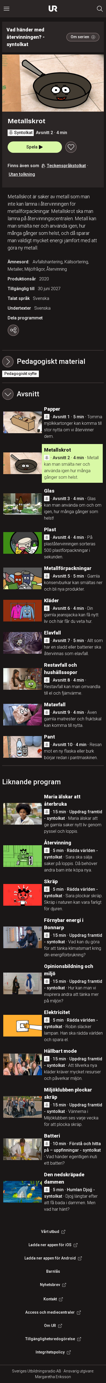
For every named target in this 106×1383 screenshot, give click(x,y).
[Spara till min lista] (71, 147)
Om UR (50, 1325)
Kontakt (50, 1299)
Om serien (80, 37)
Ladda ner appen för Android (50, 1258)
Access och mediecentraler (50, 1312)
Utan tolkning (22, 174)
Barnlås (53, 1271)
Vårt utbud (50, 1231)
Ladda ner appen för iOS (50, 1245)
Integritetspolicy (50, 1352)
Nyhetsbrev (50, 1284)
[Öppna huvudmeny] (6, 8)
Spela (32, 147)
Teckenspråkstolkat (66, 165)
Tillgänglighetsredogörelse (50, 1339)
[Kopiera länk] (13, 330)
